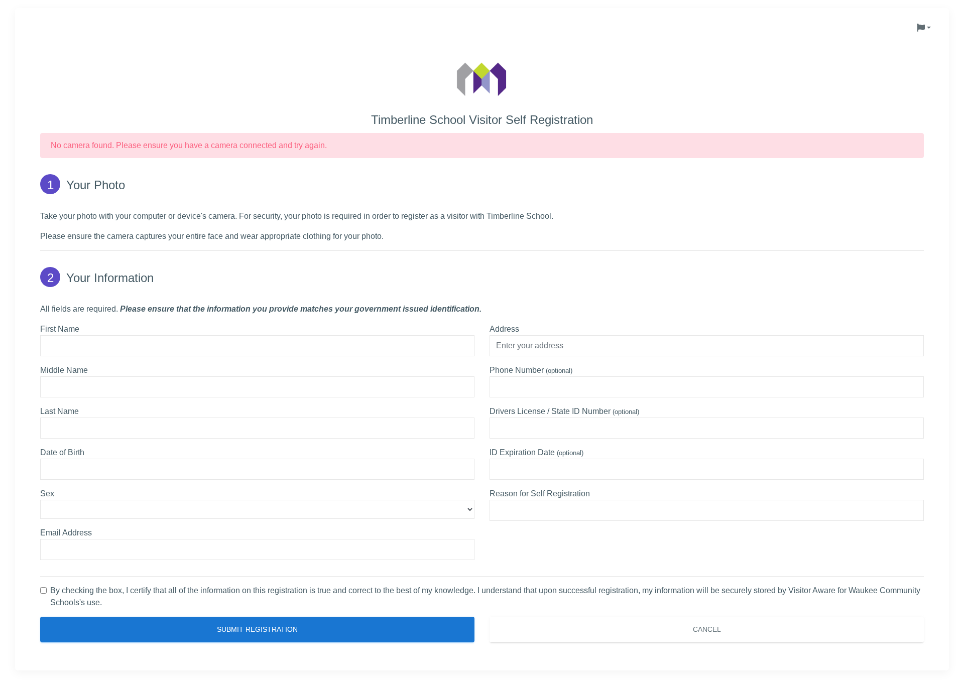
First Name (59, 329)
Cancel (707, 629)
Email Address (66, 532)
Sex (47, 493)
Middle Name (64, 370)
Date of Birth (62, 452)
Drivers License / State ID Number (564, 411)
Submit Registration (257, 629)
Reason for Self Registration (540, 493)
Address (504, 329)
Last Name (59, 411)
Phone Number (531, 370)
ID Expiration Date (536, 452)
